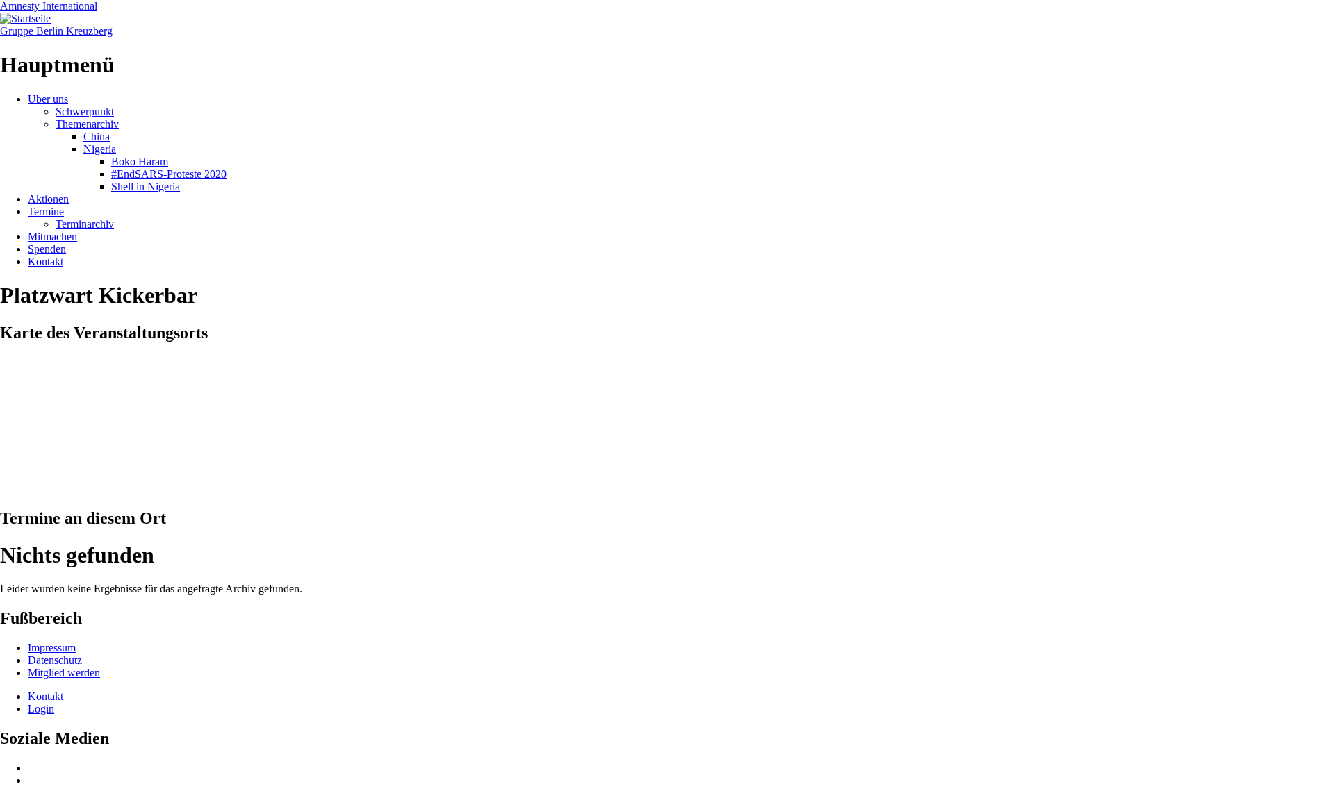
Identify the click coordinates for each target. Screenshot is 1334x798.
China (96, 136)
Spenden (47, 249)
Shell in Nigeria (145, 186)
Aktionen (48, 199)
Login (41, 709)
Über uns (48, 99)
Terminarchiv (85, 224)
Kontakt (45, 261)
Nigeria (99, 149)
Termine (46, 211)
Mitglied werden (64, 673)
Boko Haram (139, 161)
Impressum (52, 648)
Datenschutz (55, 660)
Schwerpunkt (85, 111)
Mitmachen (52, 236)
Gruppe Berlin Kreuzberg (56, 31)
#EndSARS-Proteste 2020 (169, 174)
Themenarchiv (87, 124)
